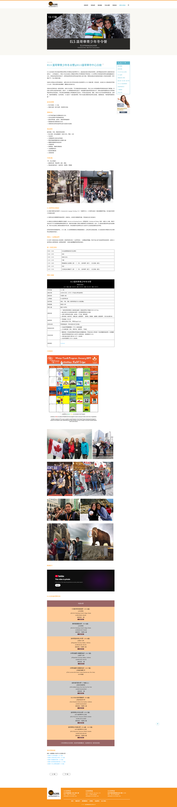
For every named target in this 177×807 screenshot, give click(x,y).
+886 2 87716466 (71, 794)
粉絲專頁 (97, 801)
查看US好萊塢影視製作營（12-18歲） (57, 761)
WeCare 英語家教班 (122, 83)
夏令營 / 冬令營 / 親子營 (123, 80)
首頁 (72, 801)
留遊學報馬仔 (121, 86)
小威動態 (120, 89)
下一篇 (66, 774)
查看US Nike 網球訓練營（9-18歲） (56, 763)
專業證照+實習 (121, 77)
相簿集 (91, 801)
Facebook (62, 343)
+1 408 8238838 (92, 794)
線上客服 (103, 801)
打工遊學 (120, 74)
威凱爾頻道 (84, 801)
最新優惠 (100, 5)
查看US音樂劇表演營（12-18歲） (56, 759)
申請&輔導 (107, 5)
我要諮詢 (114, 5)
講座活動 (120, 69)
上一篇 (53, 774)
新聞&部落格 (122, 5)
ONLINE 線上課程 (122, 72)
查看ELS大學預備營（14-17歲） (55, 755)
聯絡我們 (77, 801)
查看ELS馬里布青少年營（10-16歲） (57, 757)
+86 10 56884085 (114, 794)
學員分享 (120, 92)
